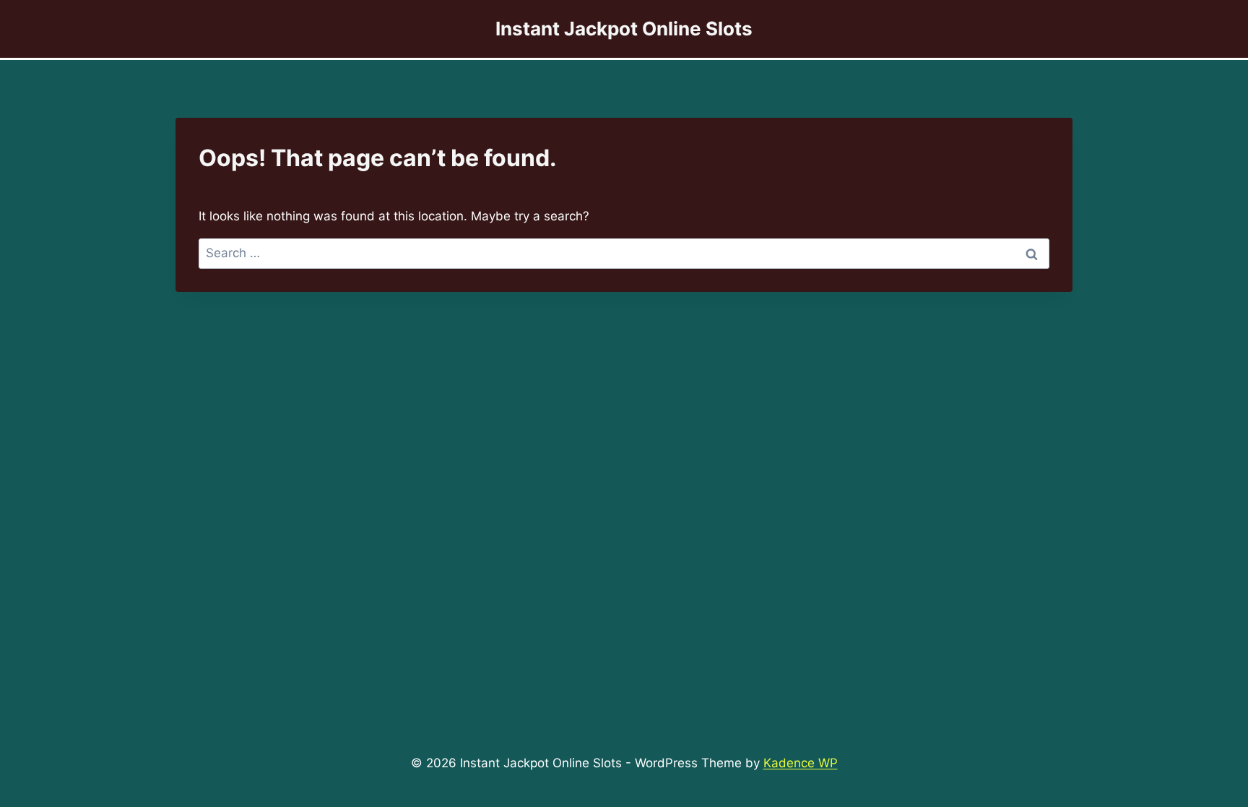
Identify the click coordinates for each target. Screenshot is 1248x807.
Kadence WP (800, 763)
